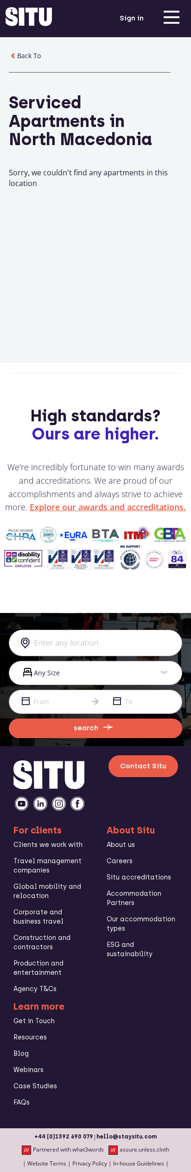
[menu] (171, 19)
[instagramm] (59, 804)
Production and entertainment (38, 968)
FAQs (21, 1102)
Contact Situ (143, 766)
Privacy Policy (89, 1163)
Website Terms (46, 1163)
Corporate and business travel (38, 917)
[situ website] (29, 19)
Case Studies (35, 1086)
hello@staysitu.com (126, 1136)
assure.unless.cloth (144, 1150)
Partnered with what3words (68, 1150)
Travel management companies (47, 865)
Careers (120, 861)
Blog (21, 1054)
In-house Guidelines (138, 1163)
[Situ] (49, 786)
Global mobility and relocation (47, 891)
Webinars (28, 1070)
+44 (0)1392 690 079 (63, 1136)
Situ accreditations (139, 877)
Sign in (132, 18)
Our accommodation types (141, 923)
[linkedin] (40, 804)
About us (121, 845)
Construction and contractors (41, 942)
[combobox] (95, 643)
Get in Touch (34, 1021)
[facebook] (77, 804)
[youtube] (22, 804)
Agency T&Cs (35, 989)
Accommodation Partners (134, 898)
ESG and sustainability (130, 949)
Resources (30, 1037)
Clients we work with (48, 845)
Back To (29, 55)
